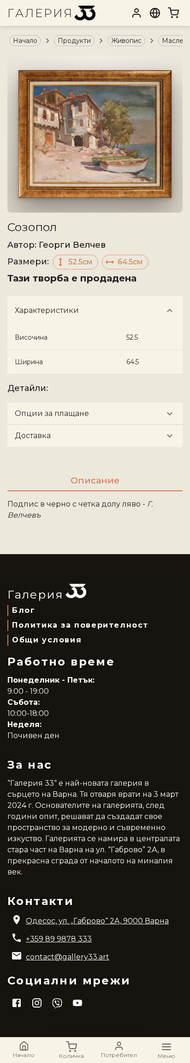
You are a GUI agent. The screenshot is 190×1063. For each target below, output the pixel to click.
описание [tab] (95, 480)
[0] (173, 13)
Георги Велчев (72, 245)
